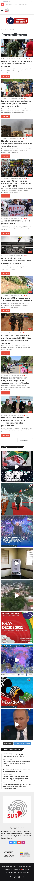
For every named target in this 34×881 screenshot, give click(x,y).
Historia (13, 872)
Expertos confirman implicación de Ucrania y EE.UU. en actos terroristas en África (16, 103)
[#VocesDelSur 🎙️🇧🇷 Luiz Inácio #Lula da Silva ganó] (17, 531)
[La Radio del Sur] (7, 10)
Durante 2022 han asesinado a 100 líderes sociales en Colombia (16, 299)
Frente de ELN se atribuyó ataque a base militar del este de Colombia (16, 64)
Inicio (4, 29)
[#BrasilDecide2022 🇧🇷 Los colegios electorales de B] (17, 563)
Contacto (7, 872)
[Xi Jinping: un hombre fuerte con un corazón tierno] (17, 499)
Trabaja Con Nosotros (23, 872)
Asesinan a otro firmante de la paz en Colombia (15, 222)
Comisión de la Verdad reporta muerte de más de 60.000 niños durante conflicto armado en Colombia (16, 339)
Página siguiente (23, 440)
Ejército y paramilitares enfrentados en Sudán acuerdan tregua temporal (16, 143)
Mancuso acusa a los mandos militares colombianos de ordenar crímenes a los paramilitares (15, 422)
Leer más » (6, 76)
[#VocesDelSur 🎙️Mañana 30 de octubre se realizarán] (17, 692)
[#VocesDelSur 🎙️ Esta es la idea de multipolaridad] (17, 724)
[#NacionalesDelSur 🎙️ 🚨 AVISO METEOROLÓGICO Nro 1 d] (17, 660)
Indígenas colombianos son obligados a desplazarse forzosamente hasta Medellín (15, 380)
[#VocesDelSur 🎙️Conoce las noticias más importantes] (17, 466)
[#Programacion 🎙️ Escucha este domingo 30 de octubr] (17, 627)
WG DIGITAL (25, 869)
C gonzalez (6, 178)
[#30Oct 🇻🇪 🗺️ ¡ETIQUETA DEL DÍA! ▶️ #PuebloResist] (17, 595)
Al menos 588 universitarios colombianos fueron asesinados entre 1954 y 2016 (16, 183)
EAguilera (5, 98)
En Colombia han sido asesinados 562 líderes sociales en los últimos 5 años (16, 261)
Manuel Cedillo (6, 58)
